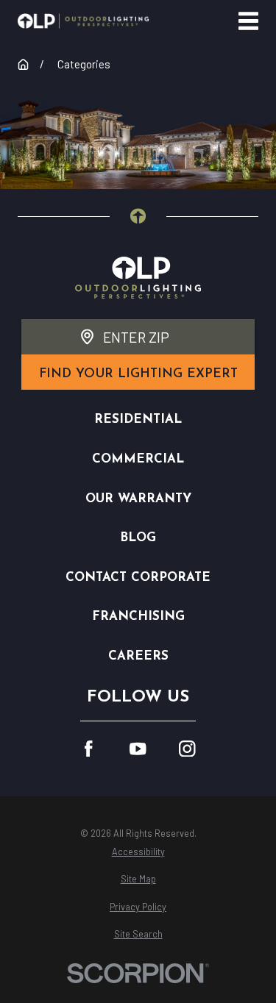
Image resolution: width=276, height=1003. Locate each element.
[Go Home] (23, 64)
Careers (138, 656)
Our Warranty (138, 499)
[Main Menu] (248, 21)
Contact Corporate (138, 577)
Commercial (138, 459)
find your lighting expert (138, 374)
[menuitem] (138, 852)
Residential (138, 419)
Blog (138, 538)
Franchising (138, 616)
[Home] (83, 20)
